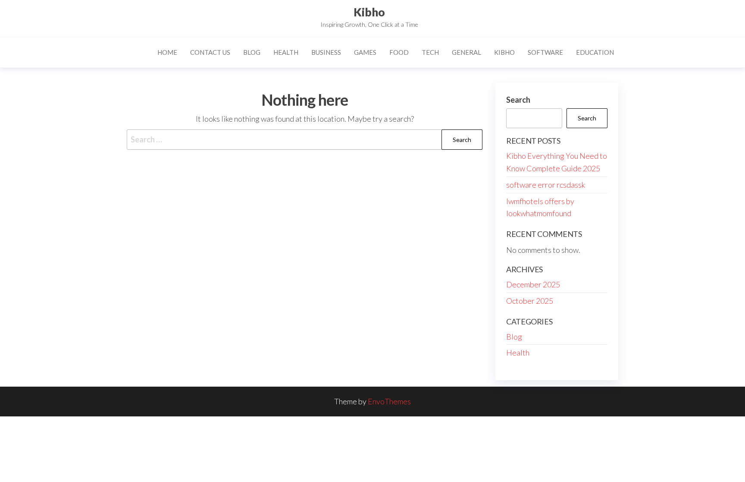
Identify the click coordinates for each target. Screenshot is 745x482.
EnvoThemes (389, 401)
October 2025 (529, 301)
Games (365, 52)
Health (285, 52)
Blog (251, 52)
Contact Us (210, 52)
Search (518, 99)
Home (167, 52)
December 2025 (533, 284)
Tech (430, 52)
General (466, 52)
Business (326, 52)
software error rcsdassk (545, 184)
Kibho (369, 12)
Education (595, 52)
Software (545, 52)
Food (399, 52)
